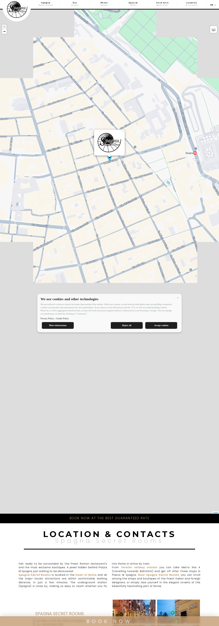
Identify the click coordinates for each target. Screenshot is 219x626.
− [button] (4, 31)
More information (58, 325)
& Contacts (191, 4)
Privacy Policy (47, 318)
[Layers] (213, 29)
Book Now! (162, 4)
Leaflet (215, 512)
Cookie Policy (62, 318)
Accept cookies (161, 325)
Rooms (74, 4)
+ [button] (4, 27)
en (211, 5)
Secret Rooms (45, 4)
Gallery (104, 4)
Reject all (126, 325)
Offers (133, 4)
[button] (177, 297)
